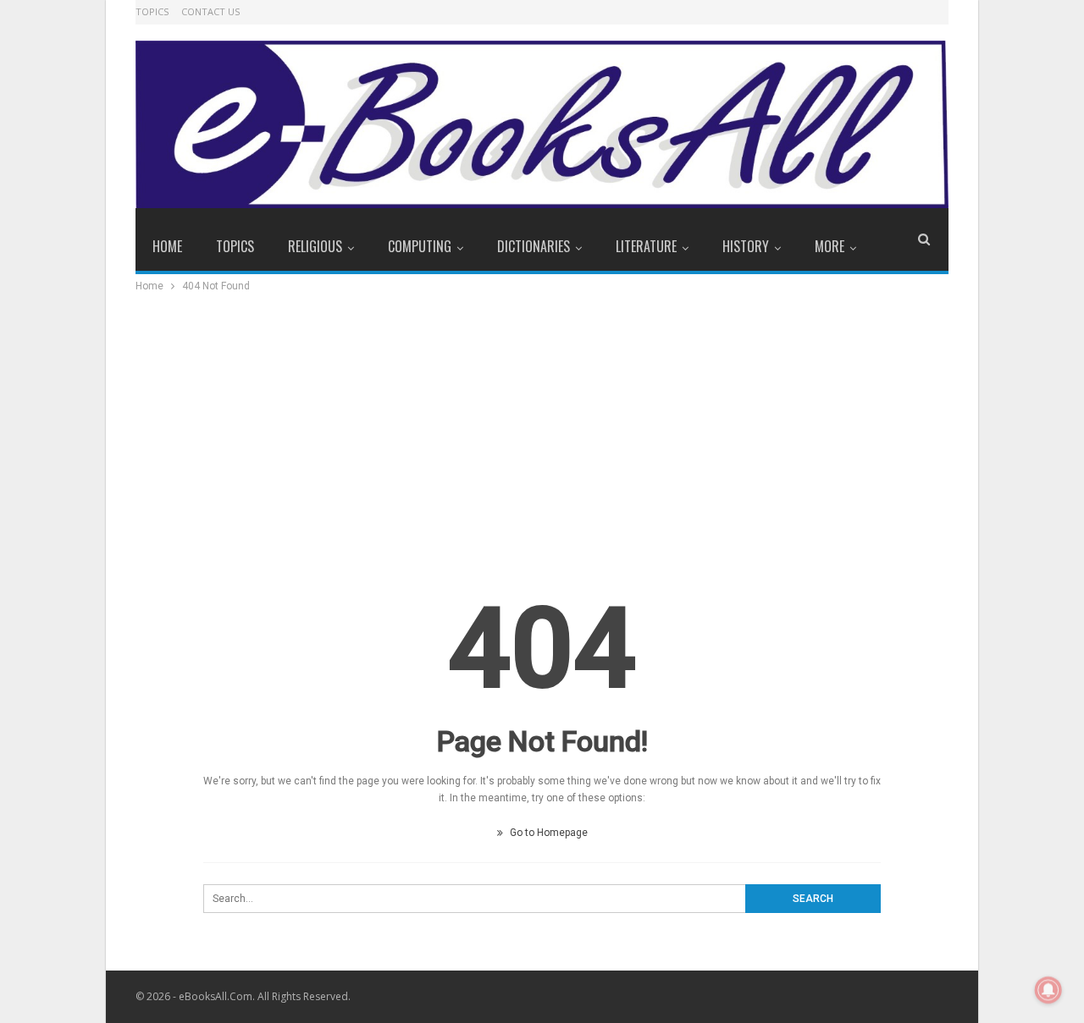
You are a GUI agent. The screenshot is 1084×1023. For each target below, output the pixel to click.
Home (167, 246)
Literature (646, 246)
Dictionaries (533, 246)
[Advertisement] (542, 422)
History (745, 246)
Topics (152, 11)
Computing (419, 246)
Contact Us (210, 11)
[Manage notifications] (1048, 990)
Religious (315, 246)
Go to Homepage (547, 833)
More (829, 246)
